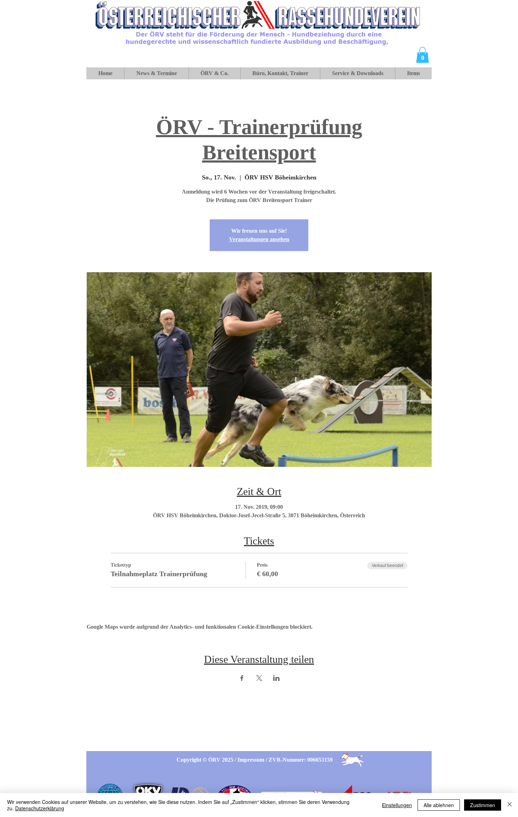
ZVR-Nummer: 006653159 (301, 760)
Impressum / (253, 760)
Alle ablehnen (439, 805)
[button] (422, 55)
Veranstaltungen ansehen (259, 239)
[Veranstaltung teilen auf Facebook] (242, 678)
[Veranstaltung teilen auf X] (259, 678)
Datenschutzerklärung (39, 808)
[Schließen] (509, 805)
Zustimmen (482, 805)
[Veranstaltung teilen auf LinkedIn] (276, 678)
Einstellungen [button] (397, 805)
